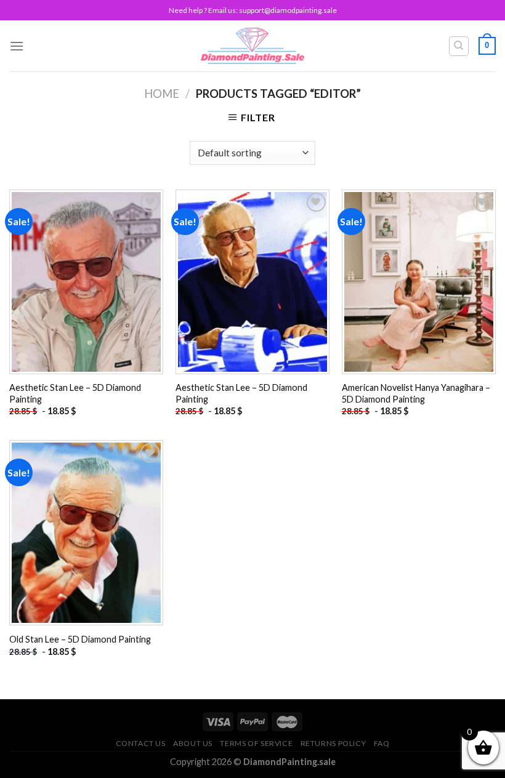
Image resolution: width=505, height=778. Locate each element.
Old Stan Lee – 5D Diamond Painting (80, 639)
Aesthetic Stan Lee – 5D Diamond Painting (75, 393)
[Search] (459, 46)
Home (161, 93)
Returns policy (333, 743)
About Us (192, 743)
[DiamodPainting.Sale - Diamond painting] (253, 45)
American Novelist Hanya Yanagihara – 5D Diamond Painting (416, 393)
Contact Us (141, 743)
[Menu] (16, 46)
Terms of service (256, 743)
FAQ (382, 743)
